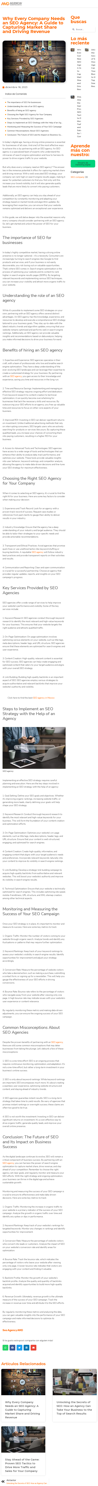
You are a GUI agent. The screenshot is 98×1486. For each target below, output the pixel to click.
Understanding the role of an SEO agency (25, 106)
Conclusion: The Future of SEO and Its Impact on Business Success (35, 134)
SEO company (77, 177)
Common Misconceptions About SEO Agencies (28, 130)
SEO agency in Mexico (43, 697)
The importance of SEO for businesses (24, 102)
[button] (5, 1348)
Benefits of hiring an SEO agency (21, 110)
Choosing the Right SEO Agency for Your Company (29, 114)
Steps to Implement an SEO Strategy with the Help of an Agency (35, 122)
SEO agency (16, 376)
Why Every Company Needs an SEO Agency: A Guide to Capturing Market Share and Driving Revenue (22, 1410)
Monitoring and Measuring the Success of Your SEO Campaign (34, 126)
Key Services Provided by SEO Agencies (25, 118)
